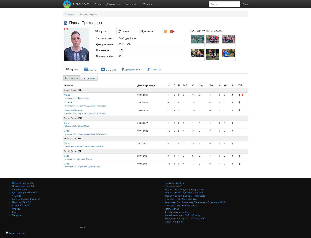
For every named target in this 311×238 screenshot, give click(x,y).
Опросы (16, 208)
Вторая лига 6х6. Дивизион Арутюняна (185, 189)
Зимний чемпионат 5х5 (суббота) (182, 215)
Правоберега (80, 4)
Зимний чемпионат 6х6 (176, 211)
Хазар (67, 94)
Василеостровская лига (24, 192)
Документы (112, 4)
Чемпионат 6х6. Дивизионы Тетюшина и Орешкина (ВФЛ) (195, 202)
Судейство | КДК (20, 205)
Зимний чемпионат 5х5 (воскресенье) (184, 218)
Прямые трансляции (23, 182)
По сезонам (71, 77)
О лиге (98, 4)
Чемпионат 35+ (172, 208)
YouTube (16, 195)
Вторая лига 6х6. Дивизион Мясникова (184, 195)
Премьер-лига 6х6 (174, 182)
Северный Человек (73, 110)
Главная (70, 14)
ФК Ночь (68, 102)
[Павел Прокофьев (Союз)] (197, 40)
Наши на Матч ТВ (21, 202)
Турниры (148, 4)
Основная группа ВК (23, 186)
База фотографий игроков (26, 199)
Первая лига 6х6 (173, 186)
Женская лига (19, 189)
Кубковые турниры (174, 221)
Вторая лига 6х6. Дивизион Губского (183, 192)
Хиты (14, 211)
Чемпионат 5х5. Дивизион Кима (181, 199)
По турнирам (89, 77)
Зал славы (131, 4)
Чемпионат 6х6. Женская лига (180, 205)
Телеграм (17, 215)
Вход (245, 4)
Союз (66, 122)
